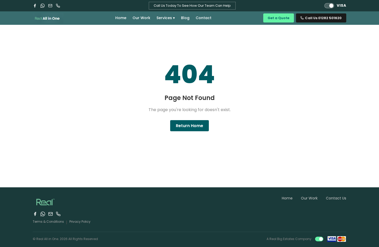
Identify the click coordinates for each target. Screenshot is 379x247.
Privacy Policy (79, 221)
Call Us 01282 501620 (323, 18)
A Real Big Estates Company (289, 239)
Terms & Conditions (48, 221)
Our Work (141, 17)
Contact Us (336, 198)
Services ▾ (165, 17)
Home (120, 17)
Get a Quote (278, 18)
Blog (185, 17)
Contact (203, 17)
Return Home (189, 126)
